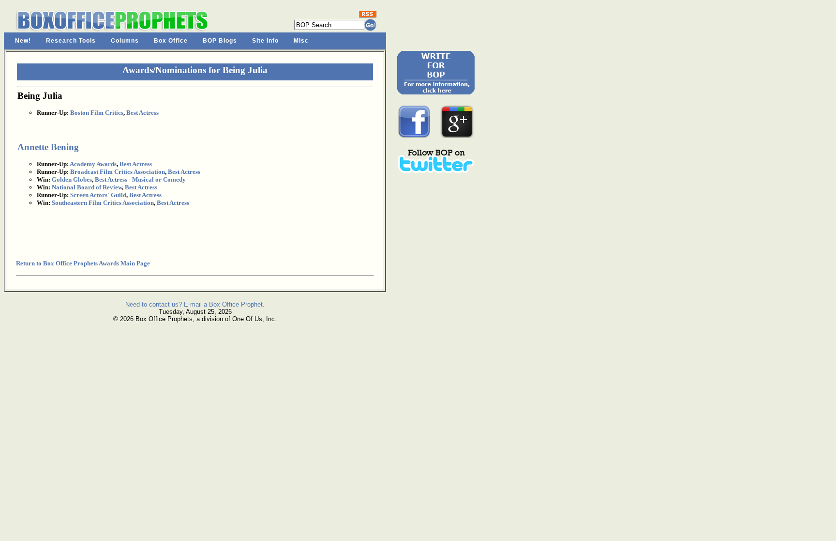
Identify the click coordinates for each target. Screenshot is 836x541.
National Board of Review (87, 187)
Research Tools (71, 40)
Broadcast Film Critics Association (117, 171)
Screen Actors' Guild (98, 195)
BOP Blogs (220, 40)
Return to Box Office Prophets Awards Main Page (83, 263)
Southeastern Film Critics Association (103, 202)
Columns (125, 40)
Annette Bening (48, 147)
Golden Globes (72, 179)
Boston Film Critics (96, 112)
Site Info (265, 40)
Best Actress (142, 112)
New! (23, 40)
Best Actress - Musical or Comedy (140, 179)
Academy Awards (93, 164)
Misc (301, 40)
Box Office (171, 40)
